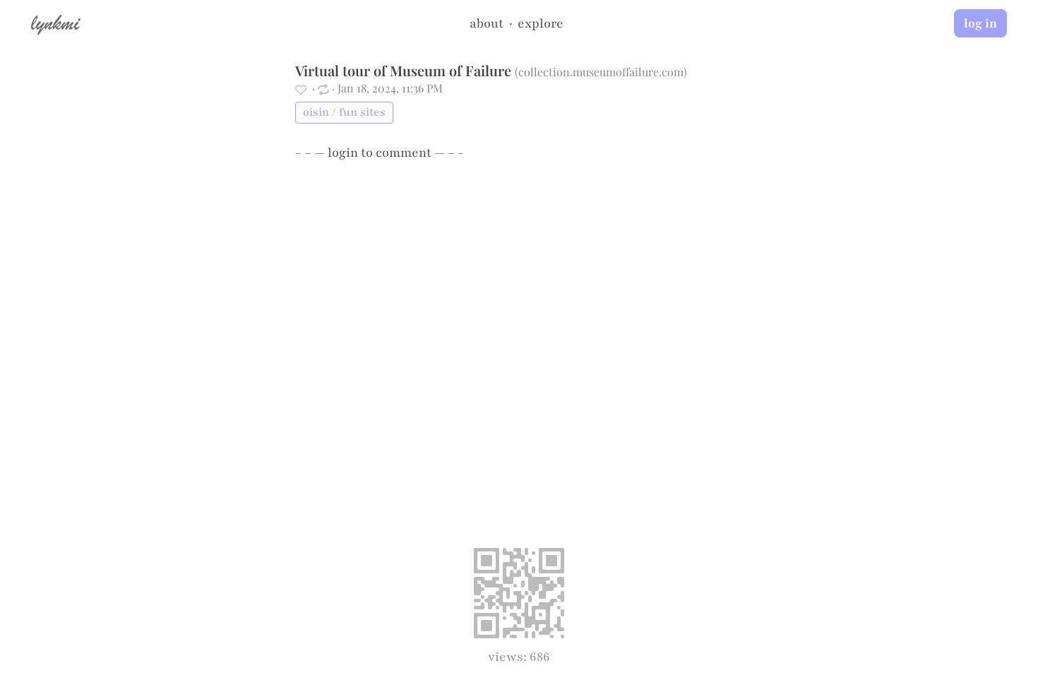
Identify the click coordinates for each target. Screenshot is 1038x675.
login (343, 152)
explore (540, 23)
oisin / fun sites (344, 112)
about (486, 23)
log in (980, 23)
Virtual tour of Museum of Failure (403, 70)
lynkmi (55, 22)
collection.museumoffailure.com (601, 71)
